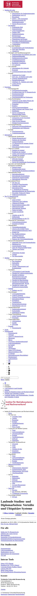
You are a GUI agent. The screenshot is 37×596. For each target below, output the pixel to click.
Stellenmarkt (16, 217)
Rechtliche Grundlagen (19, 63)
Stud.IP (10, 347)
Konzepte (15, 70)
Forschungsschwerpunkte (19, 90)
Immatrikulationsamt (18, 80)
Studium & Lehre (10, 10)
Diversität (15, 324)
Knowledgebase (17, 481)
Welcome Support (17, 159)
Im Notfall (11, 345)
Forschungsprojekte (18, 94)
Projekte (14, 421)
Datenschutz (11, 594)
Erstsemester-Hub (17, 27)
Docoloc (14, 490)
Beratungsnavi (16, 36)
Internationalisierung (18, 174)
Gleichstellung (16, 321)
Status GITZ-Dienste (14, 350)
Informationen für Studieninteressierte (23, 13)
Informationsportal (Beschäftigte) (18, 355)
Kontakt (10, 326)
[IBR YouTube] (9, 364)
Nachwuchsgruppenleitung (20, 107)
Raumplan (15, 420)
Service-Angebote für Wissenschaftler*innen (19, 113)
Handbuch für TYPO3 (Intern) (10, 565)
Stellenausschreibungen (19, 194)
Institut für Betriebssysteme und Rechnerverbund (19, 392)
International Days (17, 188)
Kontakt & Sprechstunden (20, 184)
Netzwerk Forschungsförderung (21, 126)
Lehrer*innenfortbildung (19, 316)
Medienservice (16, 244)
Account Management (18, 485)
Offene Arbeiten (9, 513)
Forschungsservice (17, 131)
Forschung (8, 87)
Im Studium (11, 25)
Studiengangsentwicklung (20, 58)
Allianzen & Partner (18, 203)
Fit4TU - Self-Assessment (20, 18)
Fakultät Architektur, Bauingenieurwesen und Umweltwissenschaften (19, 276)
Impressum (4, 594)
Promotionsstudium (18, 160)
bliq (13, 492)
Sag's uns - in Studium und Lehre (22, 77)
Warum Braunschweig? (19, 24)
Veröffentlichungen (18, 423)
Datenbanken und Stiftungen (20, 128)
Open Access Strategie (19, 121)
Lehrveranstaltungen (18, 30)
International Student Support (21, 147)
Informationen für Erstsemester (10, 554)
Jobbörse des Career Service (9, 533)
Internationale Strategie (19, 208)
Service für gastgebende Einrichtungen (23, 162)
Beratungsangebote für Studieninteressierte (19, 21)
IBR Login (4, 408)
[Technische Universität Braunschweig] (13, 7)
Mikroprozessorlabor (14, 464)
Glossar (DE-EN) (6, 568)
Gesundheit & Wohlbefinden (20, 42)
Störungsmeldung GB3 (15, 352)
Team (13, 430)
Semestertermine (17, 29)
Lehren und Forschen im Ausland (22, 153)
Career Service (16, 83)
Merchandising (5, 535)
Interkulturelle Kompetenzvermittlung (23, 171)
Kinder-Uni (15, 232)
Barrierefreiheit (19, 594)
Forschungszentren (17, 95)
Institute (10, 288)
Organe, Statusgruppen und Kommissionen (20, 267)
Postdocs (14, 106)
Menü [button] (2, 379)
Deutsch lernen (16, 167)
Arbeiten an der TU (18, 215)
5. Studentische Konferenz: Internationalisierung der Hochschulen (23, 190)
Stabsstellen (15, 263)
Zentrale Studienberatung (19, 78)
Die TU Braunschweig (11, 196)
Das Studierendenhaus (19, 234)
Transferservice (16, 302)
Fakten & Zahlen (17, 210)
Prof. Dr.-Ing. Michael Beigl (9, 524)
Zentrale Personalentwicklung (21, 297)
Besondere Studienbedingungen (21, 41)
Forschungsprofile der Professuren (22, 97)
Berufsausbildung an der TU (20, 218)
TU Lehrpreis (16, 65)
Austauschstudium (17, 141)
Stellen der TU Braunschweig (10, 532)
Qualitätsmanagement (18, 59)
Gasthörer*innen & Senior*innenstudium (18, 236)
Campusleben (16, 44)
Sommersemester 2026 (19, 469)
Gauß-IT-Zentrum (17, 295)
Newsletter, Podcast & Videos (21, 193)
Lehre (14, 447)
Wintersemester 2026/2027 (20, 468)
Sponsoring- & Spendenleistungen (11, 537)
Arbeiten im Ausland (18, 155)
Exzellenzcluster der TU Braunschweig (24, 92)
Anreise (14, 254)
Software (15, 425)
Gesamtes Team (17, 416)
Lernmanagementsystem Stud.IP (21, 71)
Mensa (10, 340)
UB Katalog (12, 348)
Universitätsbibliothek (18, 294)
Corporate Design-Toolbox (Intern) (11, 567)
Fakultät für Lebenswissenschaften (22, 273)
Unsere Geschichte (17, 212)
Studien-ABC (16, 32)
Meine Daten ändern (7, 570)
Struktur (7, 258)
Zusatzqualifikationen (18, 37)
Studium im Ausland (18, 150)
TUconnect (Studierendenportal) (18, 341)
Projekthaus (15, 85)
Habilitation (15, 111)
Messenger (11, 338)
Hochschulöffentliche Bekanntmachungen (13, 572)
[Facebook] (8, 367)
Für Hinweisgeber (17, 256)
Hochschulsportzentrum (19, 304)
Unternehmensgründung (19, 222)
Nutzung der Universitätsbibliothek (22, 239)
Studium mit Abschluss (19, 140)
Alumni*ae (15, 51)
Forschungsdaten (17, 119)
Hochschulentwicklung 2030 (20, 205)
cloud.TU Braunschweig (15, 336)
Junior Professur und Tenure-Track (22, 109)
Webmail (11, 335)
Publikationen (16, 452)
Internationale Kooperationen (21, 176)
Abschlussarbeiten (17, 433)
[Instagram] (9, 369)
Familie (14, 323)
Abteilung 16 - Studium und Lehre (22, 82)
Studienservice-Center (18, 75)
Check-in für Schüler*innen (20, 229)
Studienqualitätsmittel (18, 56)
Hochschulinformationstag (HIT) (22, 230)
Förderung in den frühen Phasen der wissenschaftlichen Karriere (23, 101)
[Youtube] (9, 370)
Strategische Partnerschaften (20, 177)
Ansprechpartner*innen (19, 246)
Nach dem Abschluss (18, 49)
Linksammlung (12, 358)
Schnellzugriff (9, 331)
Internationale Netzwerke (19, 179)
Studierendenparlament (19, 309)
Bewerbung (15, 17)
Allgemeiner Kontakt (18, 253)
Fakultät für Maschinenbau (20, 280)
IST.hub (14, 497)
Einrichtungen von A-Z (19, 305)
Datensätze (15, 440)
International (8, 135)
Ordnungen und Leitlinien (20, 201)
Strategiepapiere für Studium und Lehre (24, 54)
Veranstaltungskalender (19, 227)
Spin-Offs (11, 488)
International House (18, 299)
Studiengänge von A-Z (19, 15)
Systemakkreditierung (18, 61)
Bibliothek (15, 476)
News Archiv (16, 427)
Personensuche (16, 328)
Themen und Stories (18, 249)
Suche (6, 329)
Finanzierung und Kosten (19, 39)
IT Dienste (11, 353)
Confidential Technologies (20, 493)
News (10, 413)
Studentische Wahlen (18, 312)
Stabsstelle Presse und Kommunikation (23, 242)
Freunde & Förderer (18, 223)
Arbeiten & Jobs (17, 449)
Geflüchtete (15, 145)
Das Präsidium (16, 261)
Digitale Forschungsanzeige (20, 123)
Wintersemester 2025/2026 (20, 471)
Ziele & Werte (16, 200)
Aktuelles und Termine (19, 186)
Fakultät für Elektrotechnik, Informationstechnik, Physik (20, 282)
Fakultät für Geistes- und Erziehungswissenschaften (20, 286)
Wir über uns (16, 182)
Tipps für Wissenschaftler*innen (21, 247)
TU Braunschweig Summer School (22, 143)
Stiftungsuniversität (18, 206)
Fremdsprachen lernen (18, 169)
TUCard (3, 555)
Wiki (13, 483)
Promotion (15, 104)
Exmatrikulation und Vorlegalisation (23, 48)
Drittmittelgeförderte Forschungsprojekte (13, 539)
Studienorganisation (18, 34)
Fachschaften (16, 311)
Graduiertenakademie (18, 133)
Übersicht (15, 444)
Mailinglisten (16, 478)
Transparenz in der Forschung (21, 118)
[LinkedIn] (9, 372)
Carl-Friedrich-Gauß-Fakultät (21, 271)
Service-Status (16, 486)
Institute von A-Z (17, 290)
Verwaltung (15, 264)
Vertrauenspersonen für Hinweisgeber (12, 540)
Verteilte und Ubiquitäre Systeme (14, 393)
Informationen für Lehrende (20, 68)
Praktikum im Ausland (19, 152)
